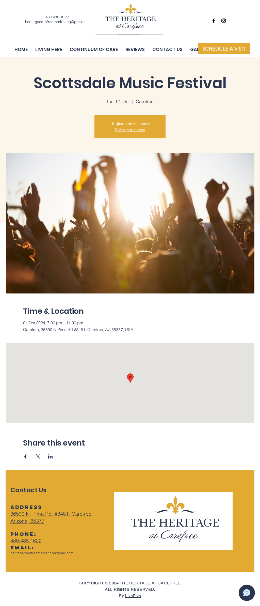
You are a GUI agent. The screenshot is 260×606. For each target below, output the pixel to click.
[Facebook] (214, 21)
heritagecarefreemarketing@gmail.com (42, 553)
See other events (130, 129)
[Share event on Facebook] (25, 456)
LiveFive (133, 595)
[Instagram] (223, 21)
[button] (224, 48)
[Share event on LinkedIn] (50, 456)
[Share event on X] (38, 456)
